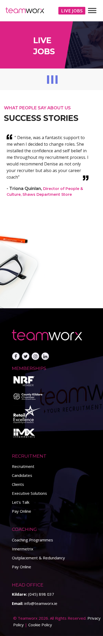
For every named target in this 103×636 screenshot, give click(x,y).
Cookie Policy (40, 624)
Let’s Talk (20, 502)
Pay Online (21, 511)
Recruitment (23, 466)
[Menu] (92, 10)
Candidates (22, 475)
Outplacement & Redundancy (38, 557)
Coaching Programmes (32, 539)
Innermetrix (22, 548)
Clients (18, 484)
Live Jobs (72, 11)
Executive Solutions (29, 493)
